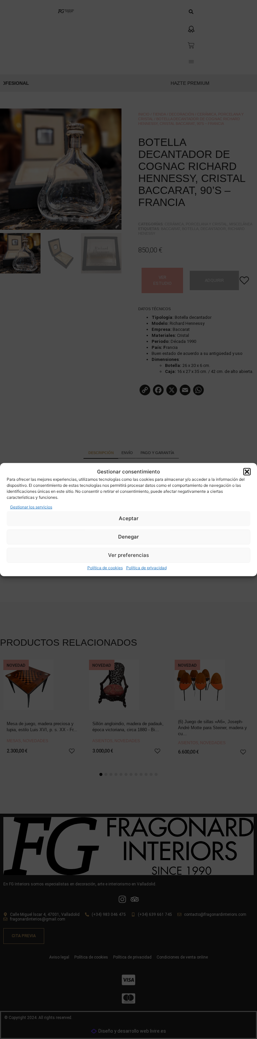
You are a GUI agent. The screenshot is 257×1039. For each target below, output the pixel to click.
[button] (247, 471)
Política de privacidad (146, 567)
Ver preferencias (128, 555)
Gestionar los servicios (31, 506)
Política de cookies (105, 567)
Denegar (128, 537)
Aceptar (129, 518)
